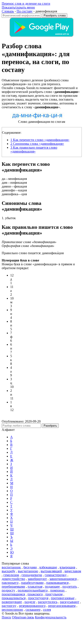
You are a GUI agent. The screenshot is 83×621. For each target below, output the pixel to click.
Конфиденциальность (50, 617)
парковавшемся (57, 582)
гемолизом (11, 575)
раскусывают (69, 602)
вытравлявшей (51, 571)
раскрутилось (47, 602)
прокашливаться (14, 598)
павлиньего (10, 582)
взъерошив (67, 567)
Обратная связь (23, 617)
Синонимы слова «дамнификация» (37, 143)
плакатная (35, 586)
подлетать (69, 586)
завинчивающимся (63, 579)
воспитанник (11, 567)
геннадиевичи (31, 575)
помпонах (57, 590)
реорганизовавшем (62, 606)
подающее (52, 586)
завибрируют (37, 579)
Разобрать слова (55, 15)
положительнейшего (33, 590)
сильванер (33, 609)
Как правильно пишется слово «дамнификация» (33, 149)
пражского (35, 594)
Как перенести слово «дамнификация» (39, 140)
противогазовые (62, 598)
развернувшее (12, 602)
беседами (30, 567)
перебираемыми (13, 586)
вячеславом (72, 571)
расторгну (9, 606)
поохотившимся (13, 594)
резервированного (32, 606)
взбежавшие (48, 567)
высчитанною (28, 571)
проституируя (38, 598)
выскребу (8, 571)
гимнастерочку (56, 575)
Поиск (6, 617)
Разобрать (50, 425)
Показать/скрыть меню (18, 7)
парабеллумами (32, 582)
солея (47, 609)
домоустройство (13, 579)
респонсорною (12, 609)
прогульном (54, 594)
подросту (8, 590)
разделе (29, 602)
